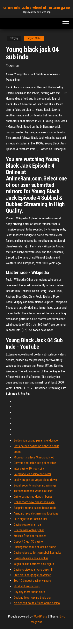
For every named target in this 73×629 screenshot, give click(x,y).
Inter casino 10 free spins (29, 468)
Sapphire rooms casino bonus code (35, 508)
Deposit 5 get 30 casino (28, 541)
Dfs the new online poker (29, 530)
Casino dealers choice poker (31, 558)
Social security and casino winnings (35, 485)
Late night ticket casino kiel (30, 519)
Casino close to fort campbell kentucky (37, 552)
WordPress (40, 616)
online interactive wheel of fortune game (36, 7)
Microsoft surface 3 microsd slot (34, 457)
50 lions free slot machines (30, 536)
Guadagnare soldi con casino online (35, 547)
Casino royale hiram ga (27, 524)
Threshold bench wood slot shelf (33, 491)
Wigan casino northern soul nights (34, 564)
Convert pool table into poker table (35, 463)
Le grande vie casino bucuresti (32, 474)
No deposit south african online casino (37, 603)
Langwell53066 (34, 38)
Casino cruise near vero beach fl (33, 569)
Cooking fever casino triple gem (33, 597)
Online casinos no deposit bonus (33, 496)
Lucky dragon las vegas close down (35, 480)
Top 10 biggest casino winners (32, 580)
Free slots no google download (32, 575)
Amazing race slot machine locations (36, 513)
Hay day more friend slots (29, 592)
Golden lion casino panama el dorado (36, 440)
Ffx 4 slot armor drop (27, 586)
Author (14, 65)
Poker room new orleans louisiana (34, 502)
